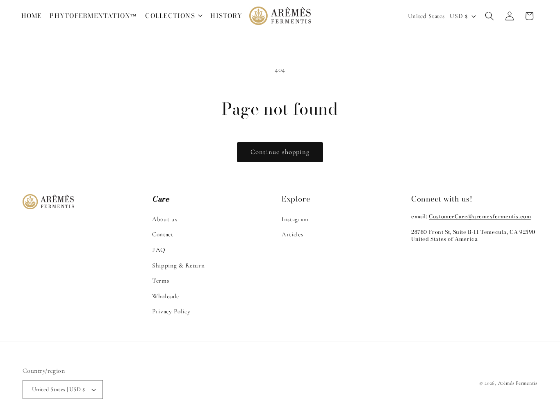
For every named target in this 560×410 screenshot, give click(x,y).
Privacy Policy (171, 311)
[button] (174, 16)
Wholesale (165, 295)
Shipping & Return (178, 265)
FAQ (159, 249)
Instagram (295, 218)
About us (164, 218)
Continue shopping (280, 152)
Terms (160, 280)
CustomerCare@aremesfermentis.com (480, 216)
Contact (162, 234)
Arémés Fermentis (517, 383)
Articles (292, 234)
